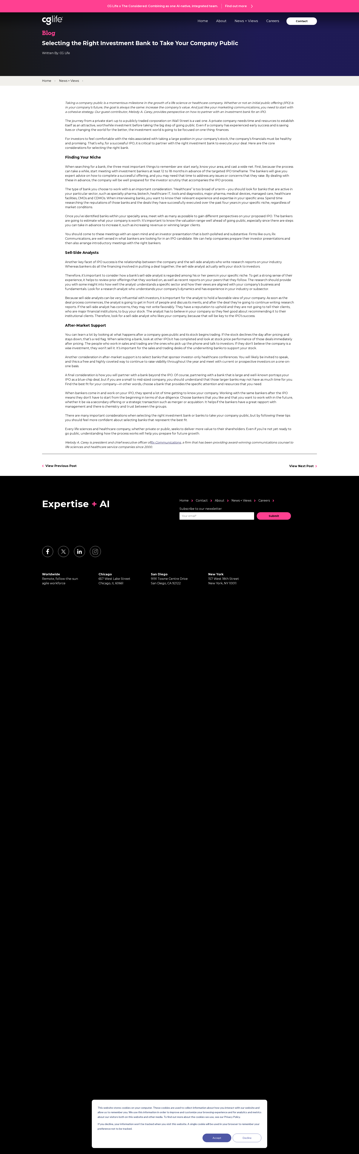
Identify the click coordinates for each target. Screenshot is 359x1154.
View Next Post (301, 466)
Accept (217, 1137)
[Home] (52, 20)
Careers (272, 21)
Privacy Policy (232, 1116)
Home (203, 21)
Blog (48, 34)
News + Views (246, 21)
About (221, 21)
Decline (247, 1137)
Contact (202, 500)
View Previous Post (60, 466)
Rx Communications (166, 442)
